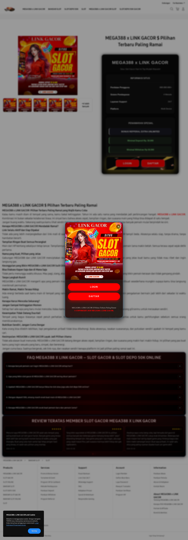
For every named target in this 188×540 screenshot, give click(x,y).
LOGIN (94, 287)
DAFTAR (94, 296)
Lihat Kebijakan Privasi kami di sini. (22, 524)
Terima (34, 531)
